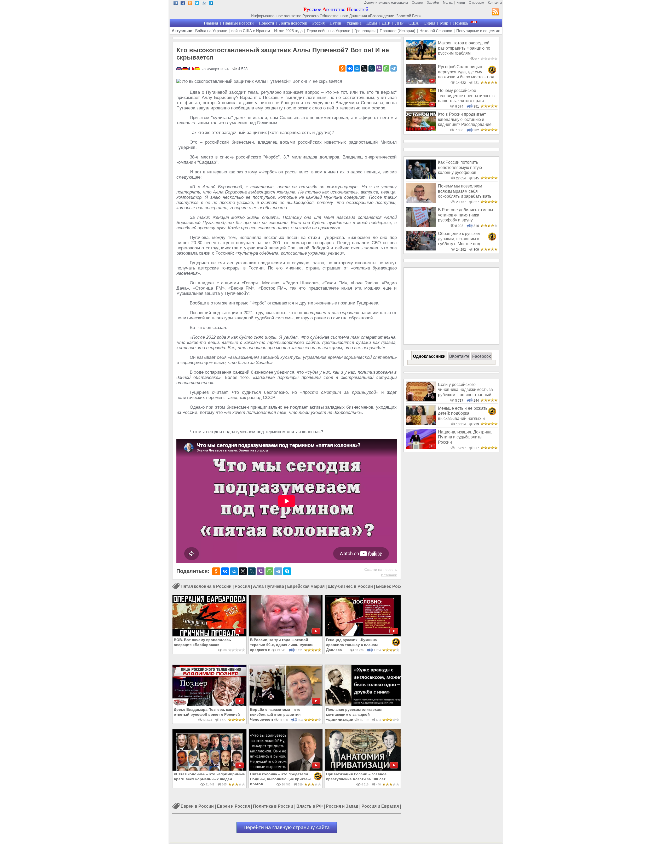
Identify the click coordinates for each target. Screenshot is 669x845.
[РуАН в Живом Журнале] (204, 4)
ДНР (386, 23)
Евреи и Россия (233, 806)
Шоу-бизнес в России (350, 586)
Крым (371, 23)
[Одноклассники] (342, 68)
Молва (448, 2)
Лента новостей (293, 23)
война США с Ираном (250, 30)
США (413, 23)
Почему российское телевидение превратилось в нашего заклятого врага (466, 95)
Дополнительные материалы (386, 2)
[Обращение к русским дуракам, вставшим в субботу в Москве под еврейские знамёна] (421, 249)
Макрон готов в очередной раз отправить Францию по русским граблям (464, 48)
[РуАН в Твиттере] (197, 4)
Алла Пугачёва (268, 586)
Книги (461, 2)
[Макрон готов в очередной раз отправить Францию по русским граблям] (421, 58)
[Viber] (379, 68)
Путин (335, 23)
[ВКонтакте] (350, 68)
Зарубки (433, 2)
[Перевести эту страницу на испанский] (197, 69)
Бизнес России (392, 586)
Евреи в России (197, 806)
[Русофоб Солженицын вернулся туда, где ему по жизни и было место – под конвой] (421, 82)
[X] (364, 68)
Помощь (460, 23)
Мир (444, 23)
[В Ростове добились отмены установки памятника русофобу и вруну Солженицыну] (421, 225)
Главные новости (238, 23)
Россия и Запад (342, 806)
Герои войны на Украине (328, 30)
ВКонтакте (459, 356)
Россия (318, 23)
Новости (266, 23)
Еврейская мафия (306, 586)
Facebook (481, 356)
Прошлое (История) (397, 30)
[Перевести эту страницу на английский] (179, 69)
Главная (211, 23)
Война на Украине (211, 30)
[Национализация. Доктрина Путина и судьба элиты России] (421, 447)
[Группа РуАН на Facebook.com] (183, 4)
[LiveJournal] (371, 68)
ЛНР (399, 23)
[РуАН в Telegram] (211, 4)
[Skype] (287, 571)
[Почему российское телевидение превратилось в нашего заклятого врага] (421, 106)
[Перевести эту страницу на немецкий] (185, 69)
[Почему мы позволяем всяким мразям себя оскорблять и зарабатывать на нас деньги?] (421, 201)
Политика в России (273, 806)
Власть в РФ (309, 806)
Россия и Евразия (380, 806)
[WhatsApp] (386, 68)
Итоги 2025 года (288, 30)
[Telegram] (393, 68)
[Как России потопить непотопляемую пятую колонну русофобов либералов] (421, 178)
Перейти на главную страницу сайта (287, 827)
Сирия (429, 23)
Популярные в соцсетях (478, 30)
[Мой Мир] (357, 68)
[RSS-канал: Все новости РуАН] (495, 12)
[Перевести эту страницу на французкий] (191, 69)
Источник (389, 575)
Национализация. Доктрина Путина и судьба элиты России (465, 437)
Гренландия (365, 30)
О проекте (476, 2)
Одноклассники (429, 356)
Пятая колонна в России (206, 586)
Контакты (495, 2)
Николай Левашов (435, 30)
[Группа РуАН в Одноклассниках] (190, 4)
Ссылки (417, 2)
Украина (353, 23)
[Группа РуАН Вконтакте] (176, 4)
